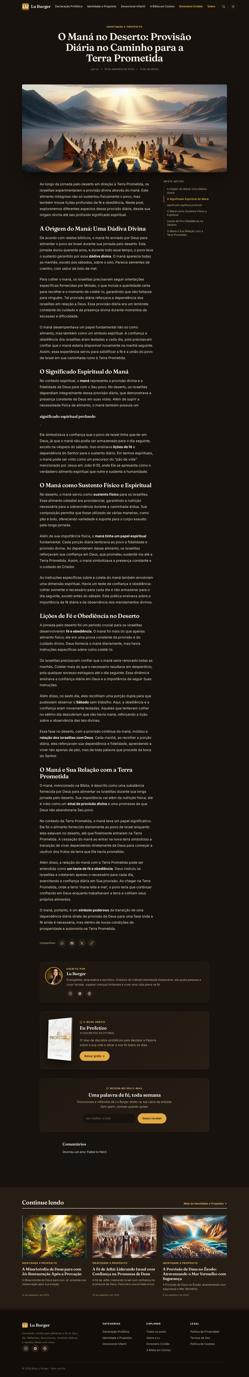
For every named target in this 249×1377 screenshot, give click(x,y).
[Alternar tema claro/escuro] (233, 7)
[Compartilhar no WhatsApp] (62, 943)
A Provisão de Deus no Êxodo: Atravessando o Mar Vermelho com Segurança (194, 1274)
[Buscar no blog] (224, 7)
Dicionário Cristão (191, 6)
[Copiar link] (92, 943)
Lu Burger (76, 973)
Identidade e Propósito (101, 6)
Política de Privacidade (204, 1331)
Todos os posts (156, 1331)
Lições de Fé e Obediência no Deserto (185, 222)
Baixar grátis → (94, 1056)
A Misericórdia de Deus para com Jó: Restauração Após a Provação (52, 1271)
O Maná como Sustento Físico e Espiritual (187, 213)
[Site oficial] (89, 993)
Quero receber (152, 1118)
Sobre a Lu (153, 1338)
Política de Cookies (202, 1344)
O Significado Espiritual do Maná (188, 198)
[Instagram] (70, 993)
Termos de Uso (200, 1338)
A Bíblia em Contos (162, 6)
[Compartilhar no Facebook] (72, 943)
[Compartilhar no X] (82, 943)
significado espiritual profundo (184, 205)
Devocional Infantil (133, 6)
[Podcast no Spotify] (80, 993)
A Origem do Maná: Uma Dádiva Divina (187, 190)
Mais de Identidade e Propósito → (205, 1203)
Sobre (211, 6)
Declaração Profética (68, 6)
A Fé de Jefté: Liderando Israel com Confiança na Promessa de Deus (123, 1271)
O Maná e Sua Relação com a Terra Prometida (185, 233)
